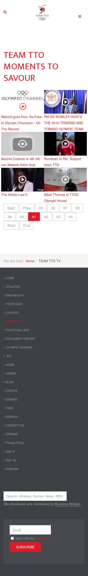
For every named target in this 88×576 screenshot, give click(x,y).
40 (22, 216)
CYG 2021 (12, 312)
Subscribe (12, 469)
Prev (27, 208)
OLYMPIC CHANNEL (19, 347)
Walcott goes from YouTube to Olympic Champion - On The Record (21, 122)
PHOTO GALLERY (17, 330)
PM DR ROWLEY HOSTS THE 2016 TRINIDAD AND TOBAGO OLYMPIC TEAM (63, 122)
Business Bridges (67, 503)
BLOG (10, 382)
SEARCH (12, 417)
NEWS (10, 365)
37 (65, 208)
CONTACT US (15, 425)
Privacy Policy (15, 443)
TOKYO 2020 (14, 304)
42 (46, 216)
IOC (8, 356)
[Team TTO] (42, 12)
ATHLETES (13, 286)
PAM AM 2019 (15, 295)
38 (77, 208)
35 (41, 208)
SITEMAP (12, 434)
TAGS (9, 408)
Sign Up (11, 460)
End (26, 225)
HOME (10, 278)
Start (11, 208)
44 (71, 216)
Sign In (10, 451)
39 (10, 216)
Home (30, 260)
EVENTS (11, 391)
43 (58, 216)
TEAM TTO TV (15, 321)
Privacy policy (43, 538)
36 (53, 208)
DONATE (11, 399)
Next (11, 225)
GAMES (11, 373)
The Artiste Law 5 (14, 194)
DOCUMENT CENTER (20, 338)
